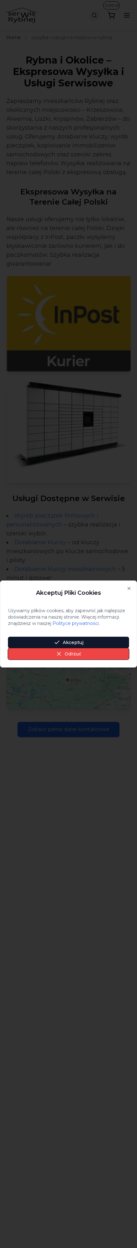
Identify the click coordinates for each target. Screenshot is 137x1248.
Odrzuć (73, 654)
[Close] (129, 588)
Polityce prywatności (76, 623)
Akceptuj (73, 642)
